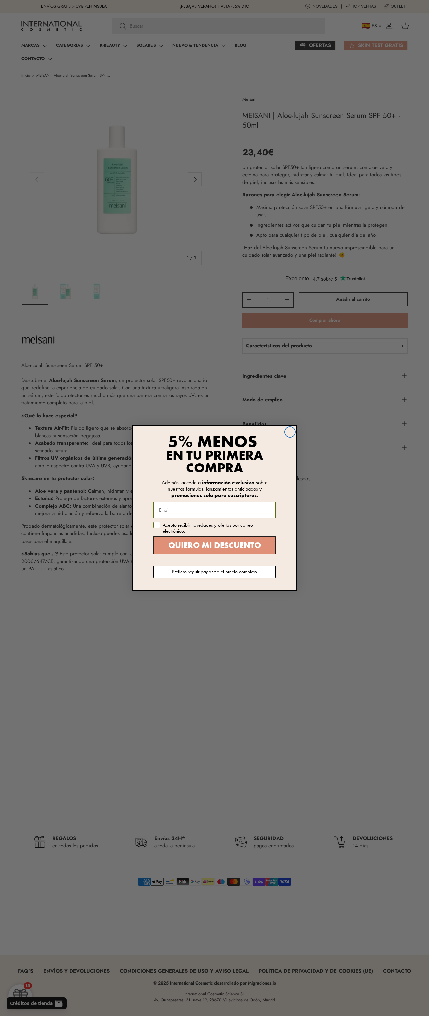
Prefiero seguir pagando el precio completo (214, 572)
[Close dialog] (290, 432)
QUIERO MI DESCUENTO (214, 545)
